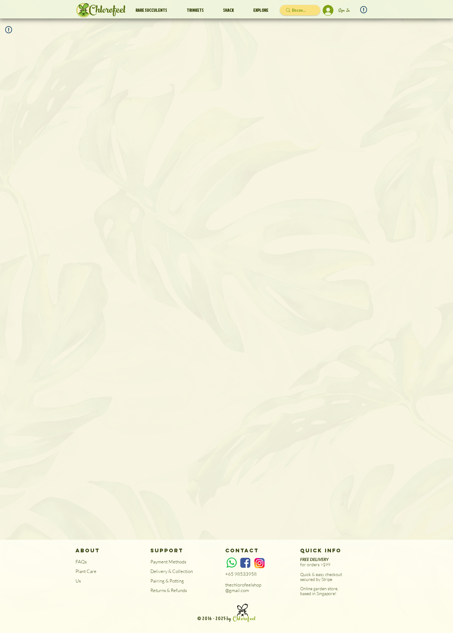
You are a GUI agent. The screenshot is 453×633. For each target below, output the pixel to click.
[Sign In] (327, 10)
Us (78, 581)
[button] (228, 10)
